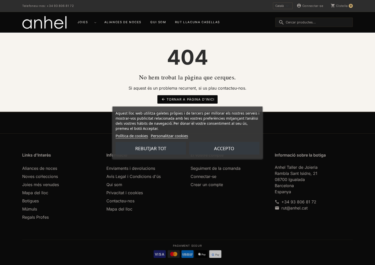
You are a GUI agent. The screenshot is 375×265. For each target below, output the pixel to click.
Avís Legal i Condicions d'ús (133, 176)
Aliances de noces (122, 22)
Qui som (158, 22)
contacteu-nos (231, 88)
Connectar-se (203, 176)
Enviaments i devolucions (130, 168)
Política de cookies (132, 135)
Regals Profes (35, 217)
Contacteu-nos (120, 200)
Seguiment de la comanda (216, 168)
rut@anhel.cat (294, 208)
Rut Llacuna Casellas (197, 22)
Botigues (30, 200)
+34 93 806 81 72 (298, 201)
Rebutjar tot (150, 148)
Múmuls (29, 209)
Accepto (224, 148)
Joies (83, 22)
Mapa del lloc (35, 192)
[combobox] (314, 22)
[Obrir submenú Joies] (96, 22)
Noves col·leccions (40, 176)
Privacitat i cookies (124, 192)
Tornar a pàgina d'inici (187, 99)
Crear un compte (207, 184)
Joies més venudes (40, 184)
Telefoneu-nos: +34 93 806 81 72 (48, 6)
